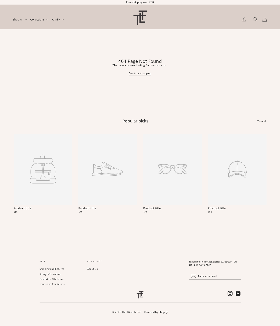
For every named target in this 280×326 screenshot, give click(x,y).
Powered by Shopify (156, 312)
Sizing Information (50, 274)
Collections (37, 19)
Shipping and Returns (52, 268)
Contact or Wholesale (52, 278)
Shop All (18, 19)
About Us (92, 268)
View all (261, 121)
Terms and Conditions (52, 283)
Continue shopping (140, 73)
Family (56, 19)
